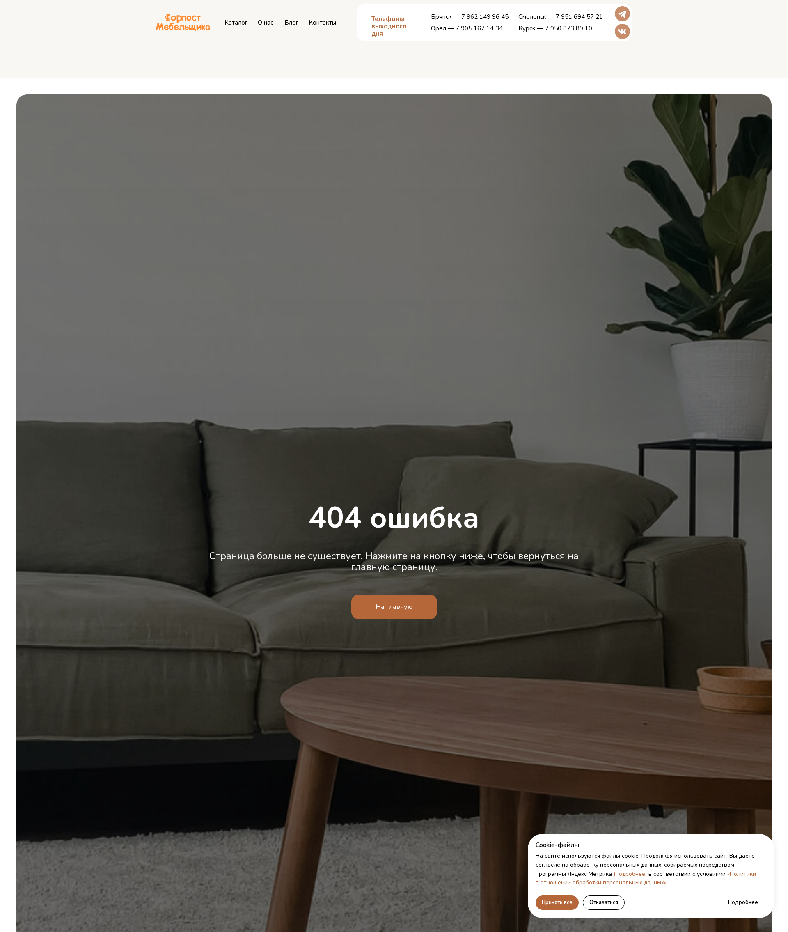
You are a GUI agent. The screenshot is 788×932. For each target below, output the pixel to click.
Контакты (322, 22)
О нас (265, 22)
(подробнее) (630, 874)
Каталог (235, 22)
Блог (291, 22)
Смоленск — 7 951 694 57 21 (560, 17)
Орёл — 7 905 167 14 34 (467, 28)
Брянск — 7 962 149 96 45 (470, 17)
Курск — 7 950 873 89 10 (555, 28)
